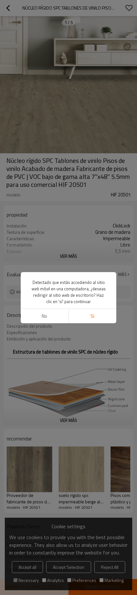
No (44, 316)
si (92, 316)
